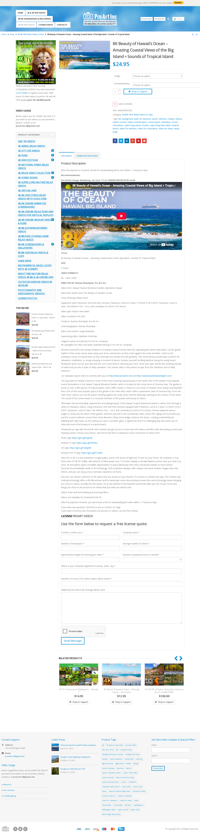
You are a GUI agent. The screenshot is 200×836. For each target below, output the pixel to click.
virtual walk (118, 805)
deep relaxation (116, 759)
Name (154, 745)
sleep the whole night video (119, 791)
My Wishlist (160, 19)
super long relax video (160, 125)
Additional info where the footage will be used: (83, 589)
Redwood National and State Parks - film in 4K (42, 365)
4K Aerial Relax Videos (31, 146)
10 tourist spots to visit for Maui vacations (78, 745)
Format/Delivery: (122, 84)
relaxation (166, 122)
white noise (135, 809)
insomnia (120, 768)
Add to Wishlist (125, 103)
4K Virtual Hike (27, 190)
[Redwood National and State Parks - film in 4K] (23, 368)
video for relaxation (110, 800)
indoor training (108, 768)
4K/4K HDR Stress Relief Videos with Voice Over (32, 197)
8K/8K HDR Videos (26, 25)
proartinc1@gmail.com (14, 756)
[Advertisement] (36, 424)
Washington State (109, 809)
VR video (128, 805)
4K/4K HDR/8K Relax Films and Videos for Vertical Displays (35, 213)
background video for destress (136, 118)
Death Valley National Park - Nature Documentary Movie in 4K (43, 350)
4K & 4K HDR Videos (36, 13)
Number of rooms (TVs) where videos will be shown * (86, 578)
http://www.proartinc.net (120, 375)
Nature (178, 118)
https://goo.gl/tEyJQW (82, 437)
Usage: (117, 76)
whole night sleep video (111, 814)
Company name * (131, 532)
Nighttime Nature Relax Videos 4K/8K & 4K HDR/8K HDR (35, 275)
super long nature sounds (136, 125)
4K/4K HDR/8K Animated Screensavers (32, 205)
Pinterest (138, 141)
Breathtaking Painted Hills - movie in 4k (43, 332)
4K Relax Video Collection (34, 173)
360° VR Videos (26, 141)
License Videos (46, 25)
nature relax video (130, 773)
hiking (135, 763)
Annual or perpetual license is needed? (141, 554)
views (176, 128)
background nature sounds (112, 754)
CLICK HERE (21, 93)
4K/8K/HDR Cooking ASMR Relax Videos (33, 238)
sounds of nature (108, 796)
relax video (126, 786)
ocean (123, 782)
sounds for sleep (139, 791)
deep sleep (129, 759)
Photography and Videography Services (31, 291)
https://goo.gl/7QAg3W (80, 447)
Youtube (20, 829)
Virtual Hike (106, 805)
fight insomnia (107, 763)
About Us (7, 784)
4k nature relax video (115, 745)
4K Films (23, 155)
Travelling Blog (9, 796)
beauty (104, 759)
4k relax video (131, 745)
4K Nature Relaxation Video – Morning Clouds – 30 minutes (78, 691)
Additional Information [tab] (87, 155)
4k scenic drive (108, 750)
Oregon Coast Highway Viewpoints (75, 757)
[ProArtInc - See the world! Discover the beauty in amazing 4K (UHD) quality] (100, 19)
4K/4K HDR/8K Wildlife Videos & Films (35, 221)
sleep (104, 791)
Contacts (62, 25)
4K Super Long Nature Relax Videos (35, 184)
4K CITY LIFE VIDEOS (29, 150)
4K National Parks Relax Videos (33, 166)
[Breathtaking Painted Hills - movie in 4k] (23, 336)
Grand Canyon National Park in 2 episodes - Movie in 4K (43, 317)
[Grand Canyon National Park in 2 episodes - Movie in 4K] (23, 319)
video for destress (128, 128)
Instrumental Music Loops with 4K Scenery (35, 267)
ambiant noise (126, 750)
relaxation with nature (110, 786)
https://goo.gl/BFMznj (87, 442)
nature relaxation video (111, 773)
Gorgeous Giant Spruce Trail (72, 769)
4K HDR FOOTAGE (28, 160)
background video (133, 754)
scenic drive (137, 786)
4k (103, 745)
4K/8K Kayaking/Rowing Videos (32, 229)
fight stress (120, 763)
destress (163, 118)
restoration (118, 125)
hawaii (171, 118)
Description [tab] (66, 155)
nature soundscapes (137, 122)
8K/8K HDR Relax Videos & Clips (137, 114)
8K (119, 118)
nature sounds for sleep (125, 777)
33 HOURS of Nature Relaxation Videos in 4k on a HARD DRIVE (121, 691)
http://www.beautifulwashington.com (154, 375)
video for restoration (148, 128)
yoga (115, 131)
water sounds (123, 809)
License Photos (27, 298)
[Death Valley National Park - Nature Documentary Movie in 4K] (23, 352)
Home (20, 13)
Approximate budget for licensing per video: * (82, 554)
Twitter (121, 141)
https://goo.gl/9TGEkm (92, 452)
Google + (132, 141)
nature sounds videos (110, 782)
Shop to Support (139, 91)
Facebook (115, 141)
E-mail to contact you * (72, 532)
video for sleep (166, 128)
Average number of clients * (136, 543)
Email (144, 141)
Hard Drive (24, 260)
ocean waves (154, 122)
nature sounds (119, 122)
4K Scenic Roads (28, 177)
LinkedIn (126, 141)
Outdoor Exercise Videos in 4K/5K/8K (35, 283)
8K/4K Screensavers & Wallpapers (34, 19)
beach (155, 118)
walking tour (138, 805)
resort (175, 122)
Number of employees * (72, 543)
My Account (146, 19)
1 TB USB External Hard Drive (164, 706)
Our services (8, 790)
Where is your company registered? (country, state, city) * (88, 566)
